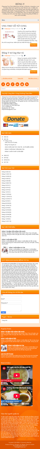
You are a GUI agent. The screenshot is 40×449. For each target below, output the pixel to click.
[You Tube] (22, 85)
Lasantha (32, 444)
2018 (5, 160)
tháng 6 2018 (5, 207)
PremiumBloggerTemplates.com (20, 445)
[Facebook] (3, 85)
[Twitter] (8, 85)
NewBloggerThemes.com (20, 447)
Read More (34, 45)
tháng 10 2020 (5, 176)
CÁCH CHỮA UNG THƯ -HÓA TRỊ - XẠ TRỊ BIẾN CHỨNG (19, 147)
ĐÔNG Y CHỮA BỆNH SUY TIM (17, 247)
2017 (5, 162)
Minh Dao (7, 28)
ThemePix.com (18, 444)
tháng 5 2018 (5, 210)
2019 (5, 157)
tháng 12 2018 (5, 194)
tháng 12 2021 (5, 174)
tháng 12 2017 (5, 221)
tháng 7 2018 (5, 205)
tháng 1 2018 (5, 219)
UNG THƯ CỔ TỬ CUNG (14, 26)
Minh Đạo (29, 442)
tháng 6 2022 (5, 172)
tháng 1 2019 (5, 192)
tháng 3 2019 (5, 187)
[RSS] (27, 85)
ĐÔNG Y (20, 4)
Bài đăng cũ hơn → (33, 78)
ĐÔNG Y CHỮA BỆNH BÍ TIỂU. (9, 239)
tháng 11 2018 (5, 196)
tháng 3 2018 (5, 214)
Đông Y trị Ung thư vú (13, 53)
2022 (5, 137)
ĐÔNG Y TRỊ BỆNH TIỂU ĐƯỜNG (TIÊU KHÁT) (13, 231)
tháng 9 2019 (5, 185)
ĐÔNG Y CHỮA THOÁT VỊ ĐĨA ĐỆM (14, 151)
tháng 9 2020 (5, 178)
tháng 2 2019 (5, 189)
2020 (5, 155)
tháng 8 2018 (5, 203)
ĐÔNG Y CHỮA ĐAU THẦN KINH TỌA (14, 149)
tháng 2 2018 (5, 216)
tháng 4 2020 (5, 183)
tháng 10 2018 (5, 198)
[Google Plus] (12, 85)
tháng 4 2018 (5, 212)
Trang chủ (20, 78)
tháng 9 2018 (5, 201)
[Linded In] (17, 85)
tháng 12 (7, 141)
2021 (5, 139)
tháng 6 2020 (5, 180)
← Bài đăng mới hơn (6, 78)
